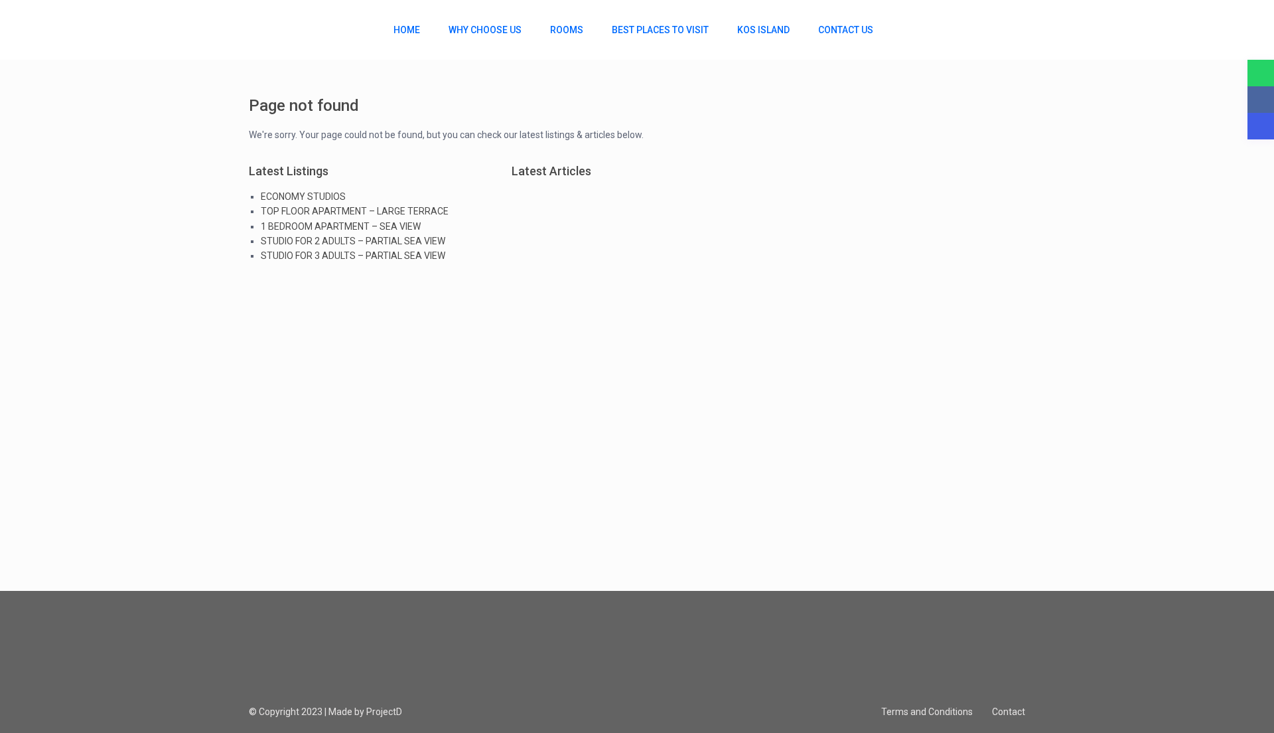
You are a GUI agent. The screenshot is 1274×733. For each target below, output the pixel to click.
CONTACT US (845, 30)
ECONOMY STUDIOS (303, 196)
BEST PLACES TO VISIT (660, 30)
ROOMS (566, 30)
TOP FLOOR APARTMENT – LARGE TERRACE (355, 211)
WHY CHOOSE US (485, 30)
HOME (406, 30)
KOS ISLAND (763, 30)
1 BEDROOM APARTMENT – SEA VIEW (341, 226)
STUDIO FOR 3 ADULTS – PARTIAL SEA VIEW (353, 255)
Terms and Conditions (927, 711)
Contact (1008, 711)
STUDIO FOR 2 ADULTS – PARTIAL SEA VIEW (353, 241)
